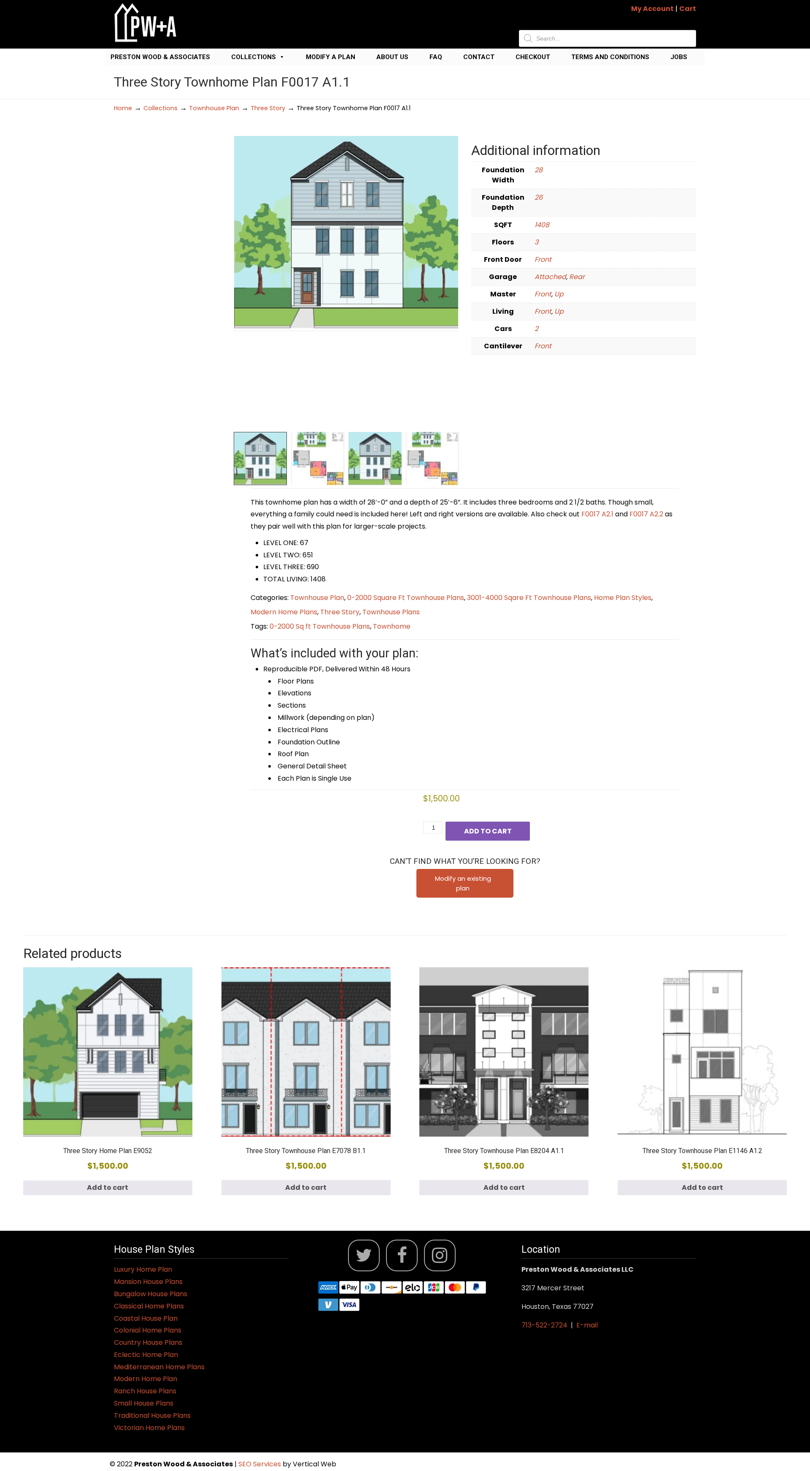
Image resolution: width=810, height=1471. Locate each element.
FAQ (435, 57)
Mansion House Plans (148, 1281)
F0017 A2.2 (646, 514)
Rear (577, 277)
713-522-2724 (544, 1325)
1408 (542, 225)
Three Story (268, 108)
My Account (652, 9)
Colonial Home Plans (147, 1330)
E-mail (587, 1325)
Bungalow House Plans (150, 1294)
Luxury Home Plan (143, 1269)
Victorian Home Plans (149, 1428)
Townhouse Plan (214, 108)
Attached (550, 277)
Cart (687, 9)
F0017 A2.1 (597, 514)
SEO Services (260, 1464)
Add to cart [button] (107, 1187)
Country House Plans (148, 1342)
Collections (253, 57)
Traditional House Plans (152, 1415)
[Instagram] (440, 1255)
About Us (392, 57)
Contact (478, 57)
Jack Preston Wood (145, 23)
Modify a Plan (330, 57)
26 (539, 197)
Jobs (678, 57)
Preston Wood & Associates (160, 57)
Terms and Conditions (610, 57)
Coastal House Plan (146, 1318)
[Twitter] (364, 1255)
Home (123, 108)
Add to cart (488, 831)
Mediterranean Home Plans (159, 1367)
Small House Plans (143, 1403)
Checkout (533, 57)
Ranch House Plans (145, 1391)
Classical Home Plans (149, 1306)
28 (539, 170)
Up (559, 294)
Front (543, 259)
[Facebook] (402, 1255)
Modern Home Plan (145, 1379)
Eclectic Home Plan (146, 1355)
